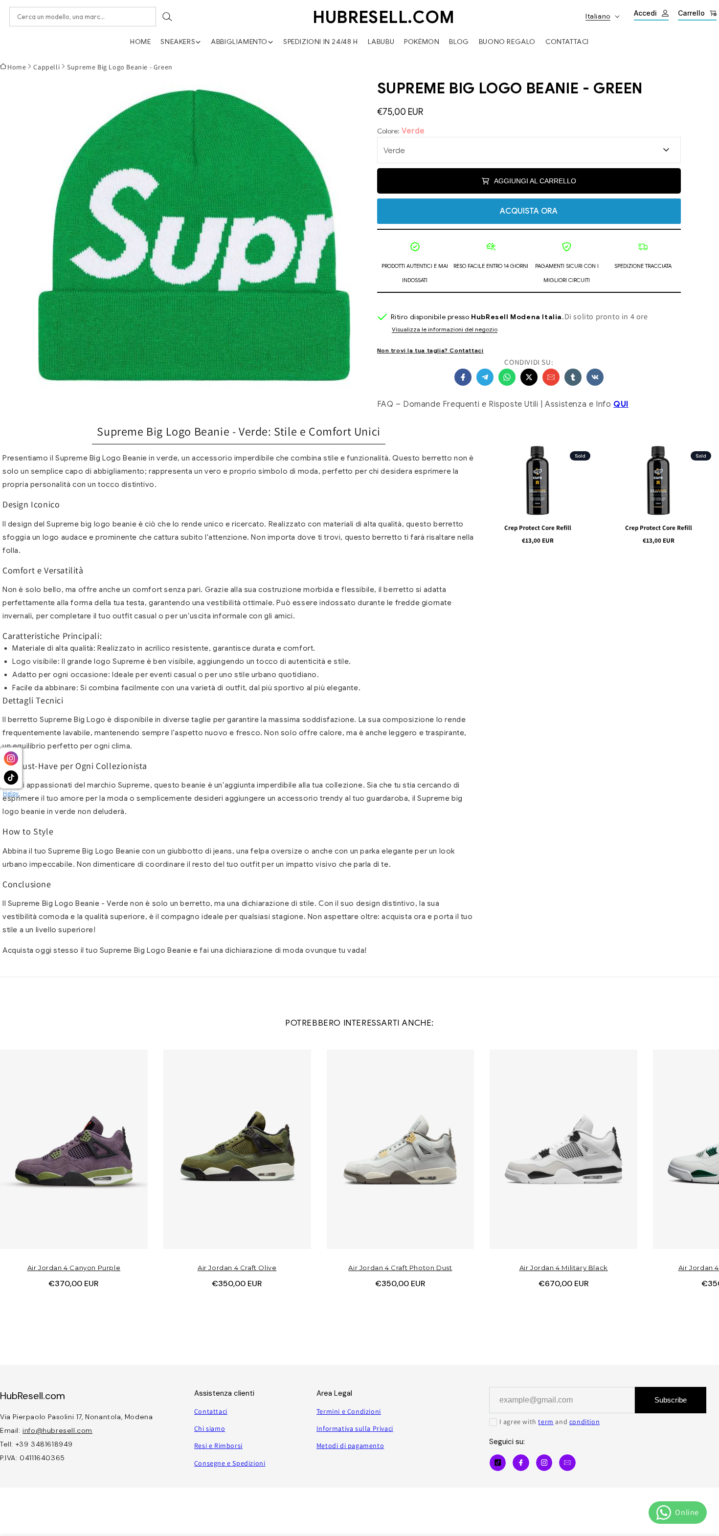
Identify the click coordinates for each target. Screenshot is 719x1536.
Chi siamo (209, 1428)
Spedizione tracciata (643, 266)
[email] (551, 377)
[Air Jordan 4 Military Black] (563, 1149)
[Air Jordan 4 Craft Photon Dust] (400, 1149)
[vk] (595, 377)
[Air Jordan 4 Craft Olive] (237, 1149)
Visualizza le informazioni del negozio (444, 330)
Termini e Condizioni (348, 1411)
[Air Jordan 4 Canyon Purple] (74, 1149)
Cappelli (46, 67)
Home (140, 41)
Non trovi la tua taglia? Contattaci (430, 350)
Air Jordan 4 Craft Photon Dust (400, 1268)
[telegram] (485, 377)
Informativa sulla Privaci (354, 1428)
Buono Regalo (507, 41)
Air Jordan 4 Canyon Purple (74, 1268)
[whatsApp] (507, 377)
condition (584, 1421)
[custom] (544, 1462)
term (545, 1421)
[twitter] (529, 377)
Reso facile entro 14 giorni (490, 266)
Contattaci (567, 41)
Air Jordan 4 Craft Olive (237, 1268)
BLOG (459, 41)
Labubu (381, 41)
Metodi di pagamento (350, 1445)
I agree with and (549, 1421)
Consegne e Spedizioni (230, 1463)
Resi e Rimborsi (218, 1445)
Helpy (11, 793)
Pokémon (421, 41)
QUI (621, 404)
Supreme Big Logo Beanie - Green (120, 67)
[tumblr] (573, 377)
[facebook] (463, 377)
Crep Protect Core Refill (537, 527)
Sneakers (177, 41)
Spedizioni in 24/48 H (320, 41)
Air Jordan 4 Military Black (563, 1268)
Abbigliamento (239, 41)
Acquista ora (529, 211)
